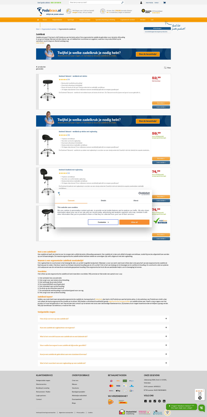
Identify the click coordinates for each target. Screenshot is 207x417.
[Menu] (203, 390)
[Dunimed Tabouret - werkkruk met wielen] (103, 110)
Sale (152, 20)
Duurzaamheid (77, 399)
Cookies (90, 412)
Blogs (74, 403)
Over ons (75, 380)
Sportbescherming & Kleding (105, 20)
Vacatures (75, 388)
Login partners (41, 395)
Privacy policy (80, 412)
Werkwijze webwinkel (79, 395)
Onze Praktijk (149, 2)
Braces (45, 20)
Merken (142, 20)
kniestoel (98, 299)
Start (38, 29)
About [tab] (135, 200)
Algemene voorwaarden (66, 412)
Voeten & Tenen (84, 20)
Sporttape (70, 20)
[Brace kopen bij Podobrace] (50, 11)
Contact (156, 2)
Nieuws (74, 384)
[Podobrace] (38, 19)
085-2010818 (56, 3)
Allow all (134, 222)
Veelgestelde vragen (43, 380)
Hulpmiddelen (57, 20)
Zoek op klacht (48, 25)
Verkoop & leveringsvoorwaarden (46, 412)
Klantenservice (41, 384)
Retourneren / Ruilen (43, 392)
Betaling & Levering (42, 388)
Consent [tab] (71, 200)
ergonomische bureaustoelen (119, 301)
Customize (102, 222)
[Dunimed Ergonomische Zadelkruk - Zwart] (103, 242)
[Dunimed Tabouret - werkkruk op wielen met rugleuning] (103, 165)
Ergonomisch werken (127, 20)
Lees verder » (40, 43)
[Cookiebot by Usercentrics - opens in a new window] (140, 193)
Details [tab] (103, 200)
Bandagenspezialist (78, 392)
